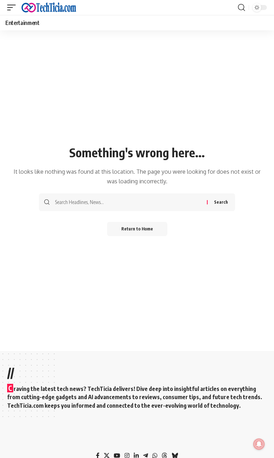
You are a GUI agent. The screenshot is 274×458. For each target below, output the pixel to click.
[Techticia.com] (48, 7)
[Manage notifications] (259, 444)
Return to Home (137, 228)
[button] (13, 7)
